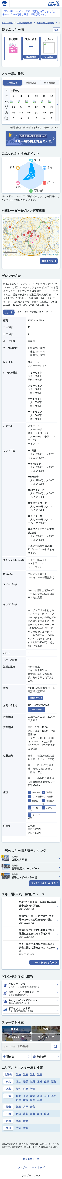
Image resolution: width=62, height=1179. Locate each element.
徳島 (18, 1121)
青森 (18, 1081)
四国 (8, 1121)
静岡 (18, 1099)
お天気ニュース (31, 1159)
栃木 (18, 1088)
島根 (39, 1113)
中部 (8, 1095)
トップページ (7, 23)
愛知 (25, 1099)
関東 (8, 1088)
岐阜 (32, 1099)
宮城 (39, 1081)
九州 (8, 1128)
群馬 (25, 1088)
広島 (25, 1113)
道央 (18, 1074)
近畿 (8, 1106)
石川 (46, 1095)
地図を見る (35, 698)
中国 (8, 1113)
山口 (46, 1113)
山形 (46, 1081)
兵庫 (25, 1106)
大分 (18, 1128)
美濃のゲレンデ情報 (45, 23)
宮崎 (25, 1128)
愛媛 (25, 1121)
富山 (39, 1095)
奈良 (32, 1106)
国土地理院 (53, 254)
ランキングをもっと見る (43, 883)
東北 (8, 1081)
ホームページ (36, 709)
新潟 (32, 1095)
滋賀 (18, 1106)
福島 (53, 1081)
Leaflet (43, 254)
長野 (25, 1095)
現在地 (10, 1056)
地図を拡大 (47, 261)
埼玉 (32, 1088)
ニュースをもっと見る (43, 962)
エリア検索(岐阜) (24, 23)
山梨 (18, 1095)
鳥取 (32, 1113)
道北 (32, 1074)
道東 (39, 1074)
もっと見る (49, 57)
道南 (25, 1074)
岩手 (25, 1081)
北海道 (8, 1074)
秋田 (32, 1081)
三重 (39, 1099)
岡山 (18, 1113)
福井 (53, 1095)
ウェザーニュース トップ (31, 1167)
